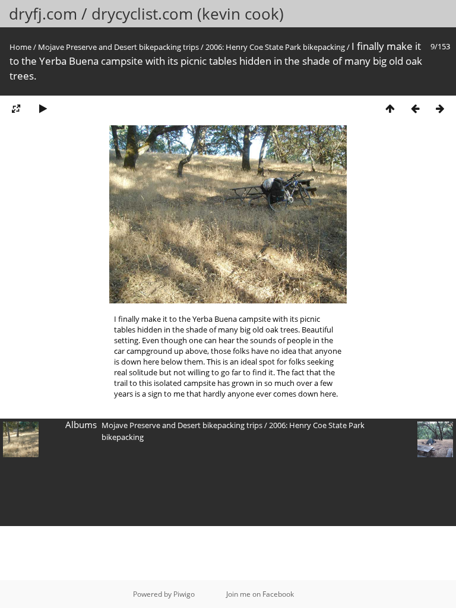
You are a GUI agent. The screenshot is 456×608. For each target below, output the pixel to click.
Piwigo (184, 594)
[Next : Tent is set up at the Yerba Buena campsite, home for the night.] (440, 108)
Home (20, 47)
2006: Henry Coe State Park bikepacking (275, 47)
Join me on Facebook (260, 594)
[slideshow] (42, 108)
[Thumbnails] (390, 108)
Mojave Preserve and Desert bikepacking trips (118, 47)
